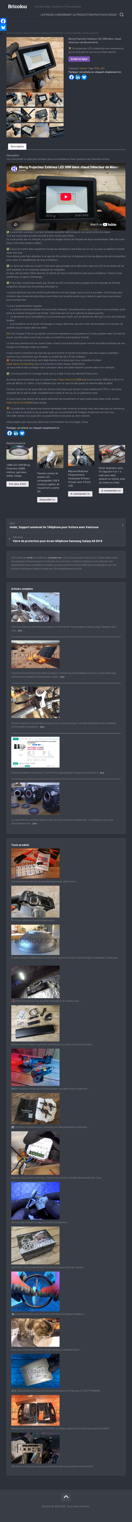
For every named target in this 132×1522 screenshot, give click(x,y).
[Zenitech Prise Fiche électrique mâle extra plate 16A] (35, 1218)
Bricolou (17, 6)
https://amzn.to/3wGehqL (20, 363)
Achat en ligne (79, 59)
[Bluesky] (84, 77)
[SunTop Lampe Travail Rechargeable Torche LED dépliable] (35, 997)
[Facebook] (71, 77)
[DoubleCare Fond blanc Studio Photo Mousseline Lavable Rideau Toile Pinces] (35, 1123)
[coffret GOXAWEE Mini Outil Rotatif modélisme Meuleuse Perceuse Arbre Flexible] (35, 1425)
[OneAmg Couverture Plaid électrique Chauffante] (35, 1346)
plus (20, 630)
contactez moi (55, 557)
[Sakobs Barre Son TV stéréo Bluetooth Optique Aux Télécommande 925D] (35, 1040)
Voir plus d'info (17, 484)
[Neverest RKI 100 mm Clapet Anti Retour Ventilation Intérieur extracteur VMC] (35, 1310)
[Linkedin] (78, 77)
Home (9, 33)
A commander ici (80, 493)
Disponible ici (47, 499)
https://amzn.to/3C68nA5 (19, 402)
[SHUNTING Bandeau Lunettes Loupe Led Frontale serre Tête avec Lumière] (35, 916)
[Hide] (1, 34)
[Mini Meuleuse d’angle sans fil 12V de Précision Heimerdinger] (35, 1085)
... (77, 881)
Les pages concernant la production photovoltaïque (79, 14)
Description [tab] (17, 146)
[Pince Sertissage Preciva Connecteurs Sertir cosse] (35, 877)
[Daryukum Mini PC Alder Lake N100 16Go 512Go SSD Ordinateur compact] (35, 1462)
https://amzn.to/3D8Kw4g (72, 379)
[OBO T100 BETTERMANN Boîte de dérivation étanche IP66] (35, 1387)
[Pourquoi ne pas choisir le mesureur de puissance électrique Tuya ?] (35, 1174)
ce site (30, 557)
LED (102, 68)
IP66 (96, 68)
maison (18, 33)
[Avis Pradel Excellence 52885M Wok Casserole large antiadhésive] (35, 954)
